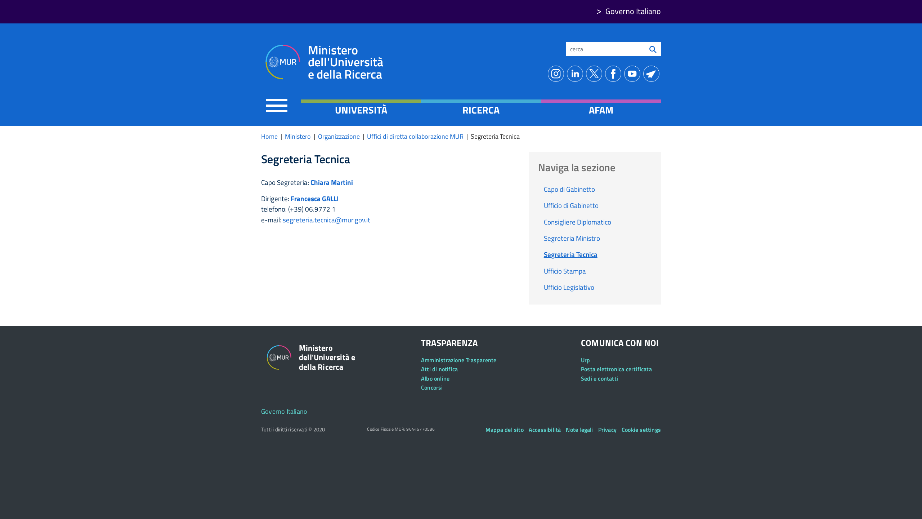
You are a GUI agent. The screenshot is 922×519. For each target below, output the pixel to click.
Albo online (435, 378)
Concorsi (432, 387)
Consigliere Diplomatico (577, 222)
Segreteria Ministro (572, 238)
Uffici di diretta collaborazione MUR (415, 136)
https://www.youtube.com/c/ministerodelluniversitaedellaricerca (634, 74)
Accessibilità (545, 429)
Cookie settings (641, 429)
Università (361, 109)
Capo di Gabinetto (569, 189)
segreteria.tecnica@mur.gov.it (326, 219)
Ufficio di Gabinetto (571, 205)
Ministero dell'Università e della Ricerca (345, 62)
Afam (601, 109)
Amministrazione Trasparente (458, 360)
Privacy (607, 429)
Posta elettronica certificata (616, 369)
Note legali (579, 429)
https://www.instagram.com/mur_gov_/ (557, 74)
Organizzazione (339, 136)
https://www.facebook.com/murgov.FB (615, 74)
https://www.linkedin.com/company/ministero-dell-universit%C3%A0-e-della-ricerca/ (576, 74)
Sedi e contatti (599, 378)
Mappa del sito (504, 429)
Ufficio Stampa (565, 271)
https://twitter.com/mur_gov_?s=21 (595, 74)
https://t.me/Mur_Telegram (653, 74)
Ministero (298, 136)
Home (269, 136)
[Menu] (276, 105)
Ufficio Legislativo (569, 287)
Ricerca (481, 109)
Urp (585, 360)
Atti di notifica (439, 369)
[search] (653, 49)
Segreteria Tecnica (570, 254)
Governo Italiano (633, 11)
